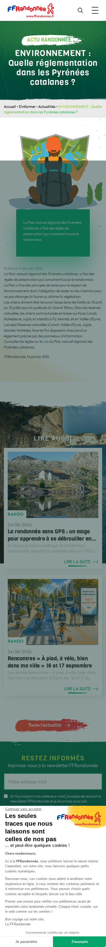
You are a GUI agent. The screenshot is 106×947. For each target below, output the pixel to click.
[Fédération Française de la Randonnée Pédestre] (31, 9)
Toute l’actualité (44, 725)
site (46, 341)
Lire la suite (77, 561)
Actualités (46, 106)
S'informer (27, 106)
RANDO (16, 514)
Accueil (10, 106)
